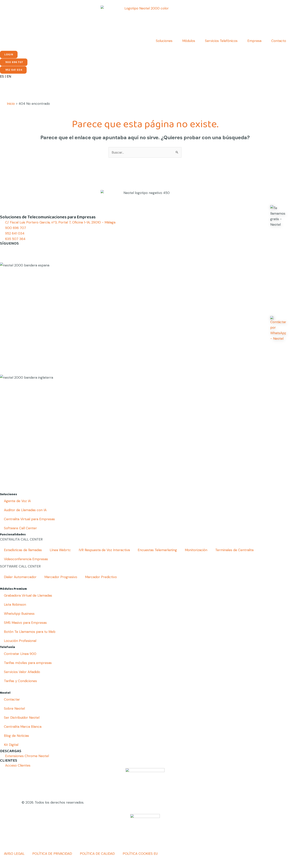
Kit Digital (11, 745)
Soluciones (164, 41)
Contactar (12, 699)
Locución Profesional (20, 641)
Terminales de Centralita (234, 550)
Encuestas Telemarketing (157, 550)
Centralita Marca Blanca (22, 726)
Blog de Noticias (16, 735)
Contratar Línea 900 (20, 654)
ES (2, 76)
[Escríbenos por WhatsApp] (278, 328)
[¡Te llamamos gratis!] (278, 216)
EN (9, 76)
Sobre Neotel (14, 708)
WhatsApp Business (19, 613)
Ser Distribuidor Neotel (21, 717)
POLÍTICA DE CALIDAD (97, 853)
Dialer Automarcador (20, 577)
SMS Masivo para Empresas (25, 622)
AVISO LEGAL (14, 853)
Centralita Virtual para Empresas (29, 519)
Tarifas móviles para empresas (28, 663)
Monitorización (196, 550)
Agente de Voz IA (17, 501)
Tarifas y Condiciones (20, 681)
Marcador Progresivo (60, 577)
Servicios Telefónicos (221, 41)
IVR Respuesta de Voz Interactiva (104, 550)
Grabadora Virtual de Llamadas (28, 595)
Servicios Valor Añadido (22, 672)
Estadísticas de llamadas (23, 550)
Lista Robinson (15, 604)
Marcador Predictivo (101, 577)
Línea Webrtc (60, 550)
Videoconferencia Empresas (26, 559)
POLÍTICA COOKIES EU (140, 853)
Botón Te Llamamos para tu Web (29, 632)
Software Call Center (20, 528)
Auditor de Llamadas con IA (25, 510)
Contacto (278, 41)
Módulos (188, 41)
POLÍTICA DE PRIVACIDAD (52, 853)
